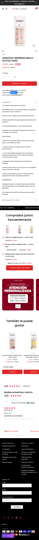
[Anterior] (3, 51)
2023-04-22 (8, 410)
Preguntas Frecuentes (8, 446)
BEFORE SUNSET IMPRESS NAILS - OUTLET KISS (12, 356)
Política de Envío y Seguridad (26, 458)
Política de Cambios (27, 462)
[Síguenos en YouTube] (16, 518)
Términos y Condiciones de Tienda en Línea (28, 453)
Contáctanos (6, 449)
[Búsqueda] (6, 8)
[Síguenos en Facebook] (4, 518)
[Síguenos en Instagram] (8, 518)
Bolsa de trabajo (7, 462)
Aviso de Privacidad (27, 449)
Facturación (24, 446)
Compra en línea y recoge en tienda (9, 453)
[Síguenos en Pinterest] (12, 518)
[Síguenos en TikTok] (21, 518)
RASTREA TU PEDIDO (12, 431)
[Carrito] (36, 8)
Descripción (6, 102)
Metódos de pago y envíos (11, 200)
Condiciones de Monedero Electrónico (27, 466)
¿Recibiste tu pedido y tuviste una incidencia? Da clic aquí (29, 472)
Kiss (3, 54)
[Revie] (31, 403)
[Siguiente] (36, 51)
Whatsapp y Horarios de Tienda (9, 458)
